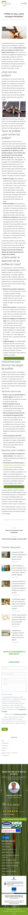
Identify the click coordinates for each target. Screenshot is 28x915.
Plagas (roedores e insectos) (9, 30)
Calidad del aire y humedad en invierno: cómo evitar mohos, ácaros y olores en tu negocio (18, 635)
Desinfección (5, 745)
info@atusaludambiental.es (12, 855)
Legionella (4, 748)
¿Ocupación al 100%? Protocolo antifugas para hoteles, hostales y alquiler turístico (19, 555)
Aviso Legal (5, 911)
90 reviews (22, 811)
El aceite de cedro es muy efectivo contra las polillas (14, 465)
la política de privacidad (20, 714)
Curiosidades (5, 743)
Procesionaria (5, 755)
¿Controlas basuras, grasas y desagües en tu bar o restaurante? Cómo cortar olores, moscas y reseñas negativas (19, 570)
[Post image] (6, 555)
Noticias (4, 750)
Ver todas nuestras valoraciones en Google (14, 819)
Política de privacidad (14, 911)
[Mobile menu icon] (25, 3)
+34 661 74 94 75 (10, 852)
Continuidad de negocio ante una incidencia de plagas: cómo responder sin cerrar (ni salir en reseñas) (19, 603)
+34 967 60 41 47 (12, 849)
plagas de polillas (14, 270)
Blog (4, 27)
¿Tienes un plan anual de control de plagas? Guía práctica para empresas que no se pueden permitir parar (19, 619)
